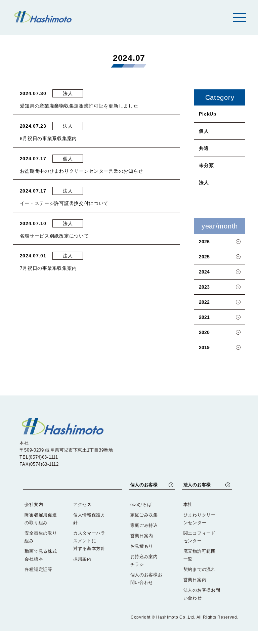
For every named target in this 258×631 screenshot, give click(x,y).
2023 (204, 287)
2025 (204, 256)
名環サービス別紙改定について (54, 236)
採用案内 (82, 558)
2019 (204, 347)
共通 (204, 148)
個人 (204, 131)
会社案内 (34, 504)
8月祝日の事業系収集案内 (48, 138)
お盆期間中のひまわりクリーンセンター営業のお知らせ (81, 171)
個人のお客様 (144, 484)
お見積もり (142, 546)
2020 (204, 332)
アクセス (82, 504)
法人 (204, 182)
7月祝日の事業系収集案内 (48, 268)
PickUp (207, 114)
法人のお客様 (197, 484)
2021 (204, 317)
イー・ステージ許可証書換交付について (64, 203)
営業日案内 (142, 535)
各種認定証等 (38, 569)
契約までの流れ (199, 569)
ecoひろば (141, 504)
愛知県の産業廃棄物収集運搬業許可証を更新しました (79, 106)
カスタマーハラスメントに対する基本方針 (89, 541)
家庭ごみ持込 (144, 525)
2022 (204, 302)
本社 (187, 504)
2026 (204, 241)
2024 (204, 272)
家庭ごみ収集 (144, 514)
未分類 (206, 165)
